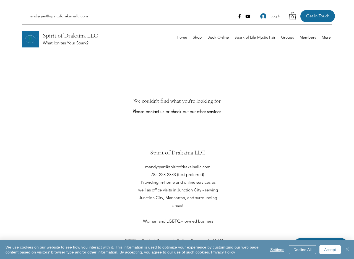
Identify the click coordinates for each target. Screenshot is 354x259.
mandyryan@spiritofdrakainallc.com (57, 16)
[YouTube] (248, 16)
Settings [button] (277, 249)
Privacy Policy (223, 252)
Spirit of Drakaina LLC (70, 35)
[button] (292, 16)
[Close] (347, 250)
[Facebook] (239, 16)
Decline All (302, 249)
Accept (330, 249)
